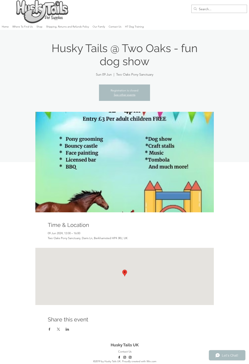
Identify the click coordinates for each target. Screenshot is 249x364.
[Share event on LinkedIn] (67, 329)
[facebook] (119, 357)
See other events (124, 95)
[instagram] (125, 357)
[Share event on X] (58, 329)
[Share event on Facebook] (49, 329)
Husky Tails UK (125, 345)
